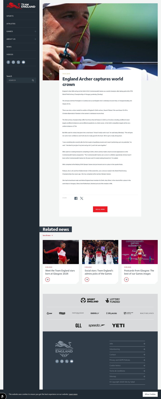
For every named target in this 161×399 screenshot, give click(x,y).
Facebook (8, 62)
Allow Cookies (150, 394)
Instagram (13, 62)
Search (9, 76)
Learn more (73, 394)
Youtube (23, 62)
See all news (100, 209)
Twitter (18, 62)
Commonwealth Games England (21, 6)
